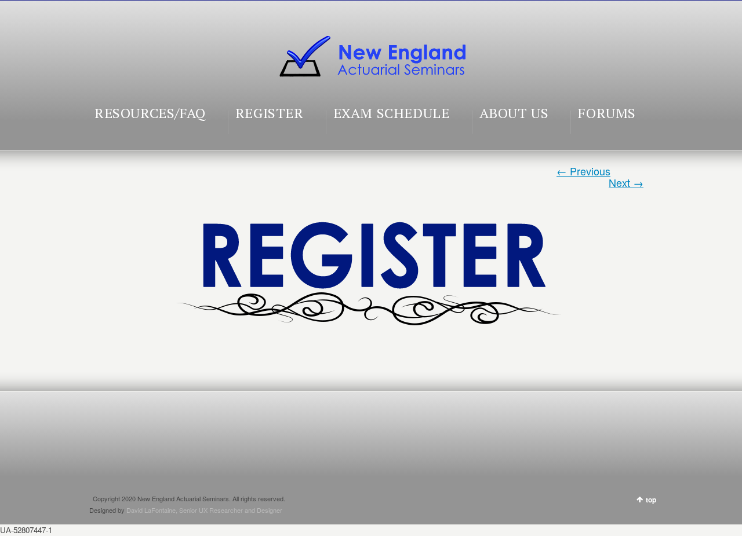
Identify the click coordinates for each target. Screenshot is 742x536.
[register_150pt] (371, 266)
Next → (626, 182)
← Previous (583, 170)
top (651, 499)
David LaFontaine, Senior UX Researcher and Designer (204, 510)
